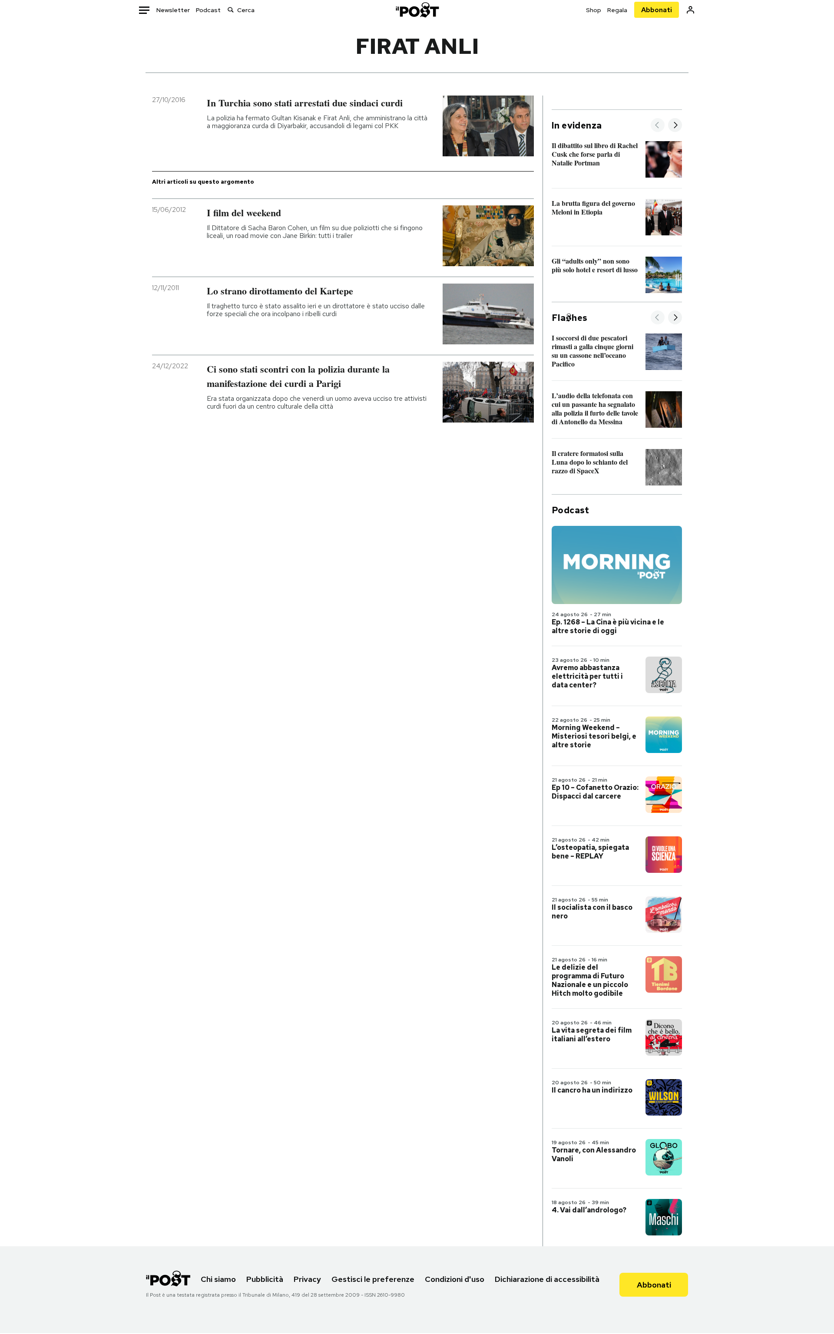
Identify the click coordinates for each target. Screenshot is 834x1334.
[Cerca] (231, 10)
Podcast (208, 10)
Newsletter (173, 10)
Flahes (569, 318)
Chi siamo (218, 1279)
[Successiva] (675, 125)
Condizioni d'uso (454, 1279)
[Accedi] (690, 9)
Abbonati (656, 9)
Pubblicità (264, 1279)
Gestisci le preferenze (372, 1279)
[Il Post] (417, 9)
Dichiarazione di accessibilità (547, 1279)
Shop (593, 10)
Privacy (307, 1279)
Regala (617, 10)
